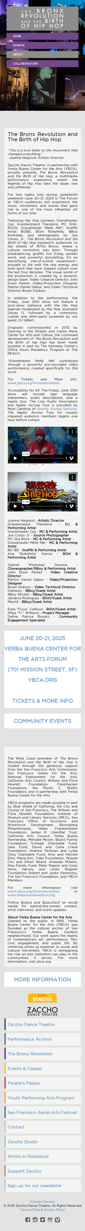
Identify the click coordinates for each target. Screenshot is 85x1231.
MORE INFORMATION (42, 979)
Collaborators (25, 63)
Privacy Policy (54, 1209)
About (18, 54)
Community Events (42, 721)
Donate (19, 45)
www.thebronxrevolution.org (31, 895)
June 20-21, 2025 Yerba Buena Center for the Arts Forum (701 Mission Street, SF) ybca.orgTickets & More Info (42, 669)
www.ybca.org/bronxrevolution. (34, 383)
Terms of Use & (32, 1209)
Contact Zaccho (42, 1201)
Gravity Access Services (57, 409)
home (17, 36)
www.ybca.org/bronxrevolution (34, 891)
